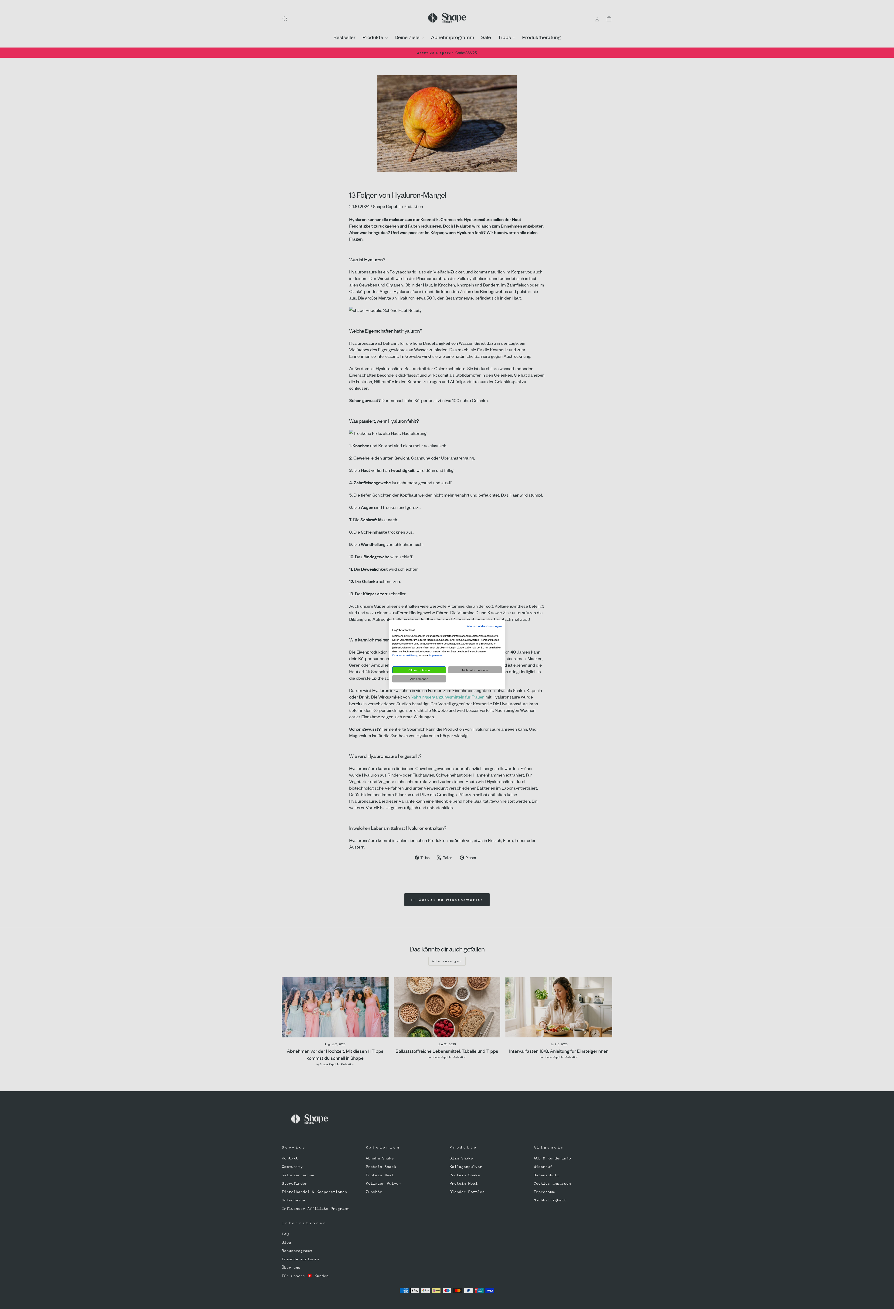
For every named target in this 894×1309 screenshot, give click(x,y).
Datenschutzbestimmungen (484, 626)
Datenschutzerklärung (404, 655)
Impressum (435, 655)
